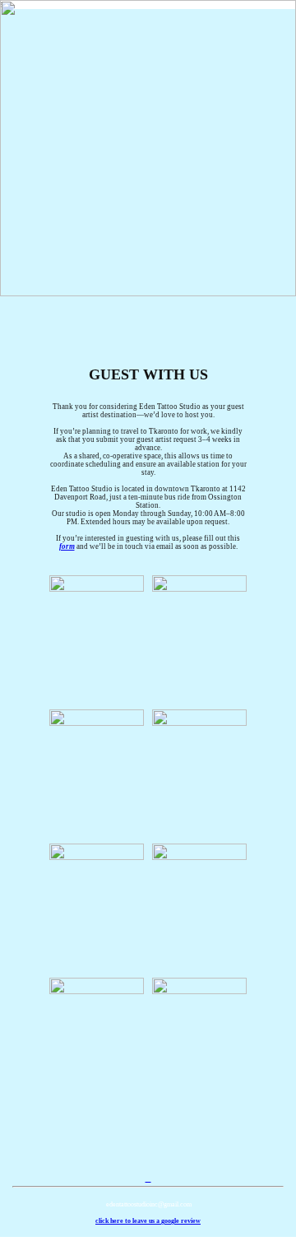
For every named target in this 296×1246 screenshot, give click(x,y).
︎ (148, 1178)
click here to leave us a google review (148, 1221)
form (67, 546)
